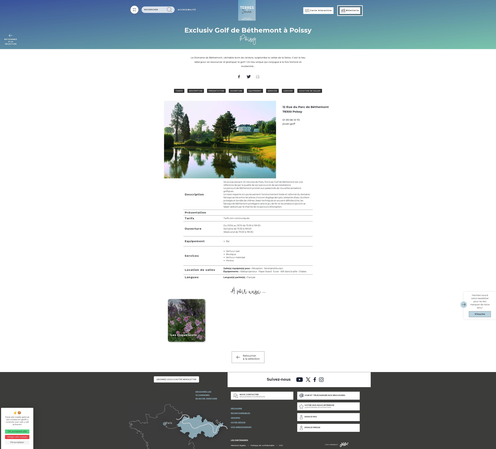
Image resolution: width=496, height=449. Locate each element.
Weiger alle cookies (17, 437)
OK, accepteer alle (17, 431)
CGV (281, 445)
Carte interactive (320, 10)
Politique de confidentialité (262, 445)
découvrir (236, 408)
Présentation (216, 91)
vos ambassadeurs (241, 427)
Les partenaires (239, 440)
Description (195, 91)
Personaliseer (17, 442)
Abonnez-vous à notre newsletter (176, 379)
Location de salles (309, 91)
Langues (288, 91)
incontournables (240, 413)
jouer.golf (288, 123)
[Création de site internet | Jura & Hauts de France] (344, 444)
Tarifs (179, 91)
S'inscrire (480, 314)
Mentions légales (238, 445)
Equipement (255, 91)
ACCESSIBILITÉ (187, 10)
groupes (235, 418)
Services (272, 91)
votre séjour (238, 422)
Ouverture (236, 91)
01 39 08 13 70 (291, 119)
